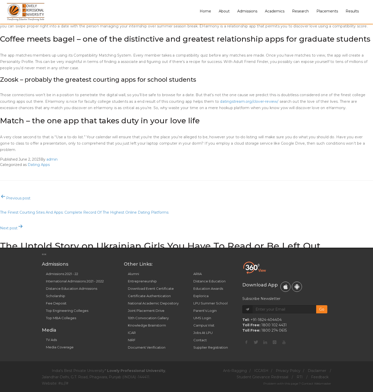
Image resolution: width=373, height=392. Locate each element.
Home (205, 11)
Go (321, 309)
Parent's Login (205, 311)
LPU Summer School (210, 303)
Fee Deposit (56, 303)
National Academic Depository (153, 303)
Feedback (320, 377)
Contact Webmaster (316, 383)
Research (300, 11)
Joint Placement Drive (146, 311)
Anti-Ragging (235, 370)
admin (52, 159)
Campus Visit (203, 325)
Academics (274, 11)
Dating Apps (39, 164)
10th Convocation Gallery (148, 318)
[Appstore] (285, 287)
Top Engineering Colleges (67, 311)
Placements (327, 11)
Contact (200, 340)
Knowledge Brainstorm (147, 325)
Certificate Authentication (149, 296)
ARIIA (197, 274)
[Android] (297, 287)
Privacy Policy (288, 370)
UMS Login (202, 318)
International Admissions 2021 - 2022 (75, 281)
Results (352, 11)
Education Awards (208, 288)
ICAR (132, 333)
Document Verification (146, 347)
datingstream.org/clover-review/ (249, 101)
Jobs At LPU (203, 333)
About (224, 11)
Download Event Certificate (151, 288)
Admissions (247, 11)
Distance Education (209, 281)
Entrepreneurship (142, 281)
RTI (300, 377)
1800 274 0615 (274, 330)
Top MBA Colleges (61, 318)
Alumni (133, 274)
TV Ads (51, 340)
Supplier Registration (210, 347)
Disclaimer (317, 370)
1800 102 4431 (274, 325)
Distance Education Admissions (71, 288)
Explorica (201, 296)
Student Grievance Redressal (262, 377)
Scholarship (55, 296)
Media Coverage (60, 347)
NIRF (131, 340)
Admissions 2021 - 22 (62, 274)
